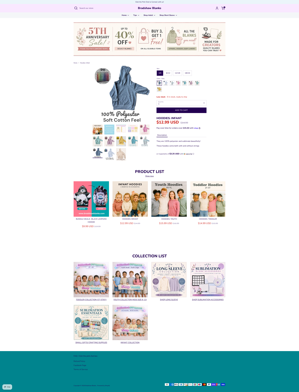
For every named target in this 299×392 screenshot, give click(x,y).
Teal (184, 83)
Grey (159, 83)
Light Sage (197, 83)
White (165, 83)
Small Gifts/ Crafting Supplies (91, 342)
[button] (181, 154)
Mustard (159, 89)
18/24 (187, 73)
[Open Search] (76, 8)
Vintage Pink (178, 83)
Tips (135, 15)
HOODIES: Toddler (208, 219)
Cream (171, 83)
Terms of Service (81, 369)
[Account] (217, 8)
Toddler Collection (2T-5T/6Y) (91, 299)
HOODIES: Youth (169, 219)
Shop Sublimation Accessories (208, 299)
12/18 (177, 73)
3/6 (159, 73)
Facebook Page (80, 365)
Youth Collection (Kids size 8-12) (130, 299)
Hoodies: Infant (85, 63)
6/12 (168, 73)
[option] (121, 95)
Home (124, 15)
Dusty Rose (190, 83)
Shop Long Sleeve (169, 299)
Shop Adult (148, 15)
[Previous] (77, 198)
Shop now (149, 176)
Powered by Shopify (103, 386)
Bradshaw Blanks (149, 8)
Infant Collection (130, 342)
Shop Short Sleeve (167, 15)
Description (162, 135)
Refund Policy (79, 361)
